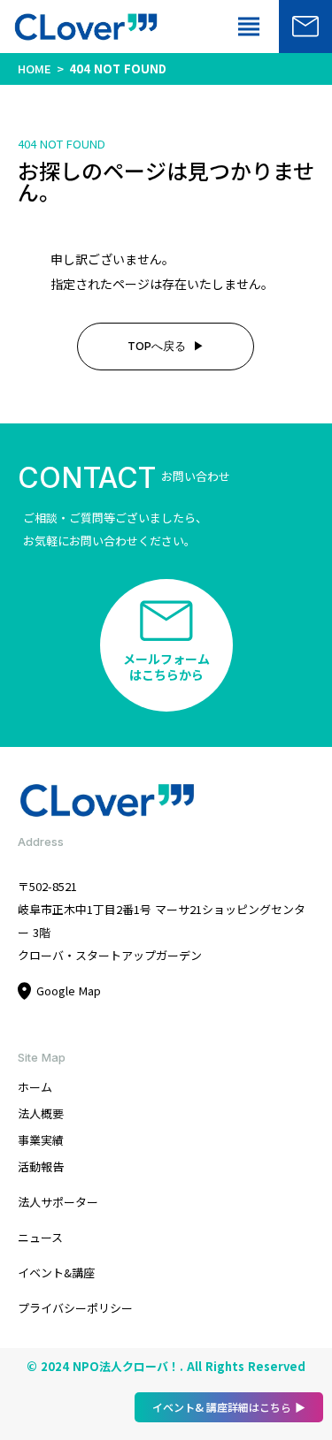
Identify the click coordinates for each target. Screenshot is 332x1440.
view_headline (249, 26)
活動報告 (41, 1166)
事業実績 (41, 1139)
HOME (34, 68)
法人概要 (41, 1113)
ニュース (40, 1237)
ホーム (35, 1086)
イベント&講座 (56, 1272)
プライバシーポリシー (75, 1307)
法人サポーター (58, 1201)
